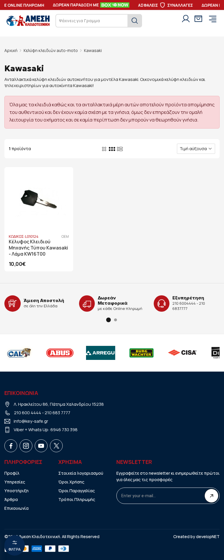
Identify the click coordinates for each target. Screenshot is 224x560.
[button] (108, 320)
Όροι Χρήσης (71, 482)
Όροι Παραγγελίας (76, 490)
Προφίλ (12, 473)
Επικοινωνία (16, 508)
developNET (208, 536)
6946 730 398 (64, 429)
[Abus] (52, 353)
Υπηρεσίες (14, 482)
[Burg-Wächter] (133, 353)
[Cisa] (174, 353)
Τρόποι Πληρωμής (76, 499)
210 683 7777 (57, 413)
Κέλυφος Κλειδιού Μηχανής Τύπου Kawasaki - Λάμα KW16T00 (38, 248)
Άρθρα (11, 499)
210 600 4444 (27, 413)
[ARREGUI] (93, 353)
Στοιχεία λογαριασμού (80, 473)
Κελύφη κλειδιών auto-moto (51, 50)
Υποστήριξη (16, 490)
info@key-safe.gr (31, 421)
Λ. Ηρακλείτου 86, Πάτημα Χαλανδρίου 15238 (59, 404)
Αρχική (11, 50)
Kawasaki (93, 50)
